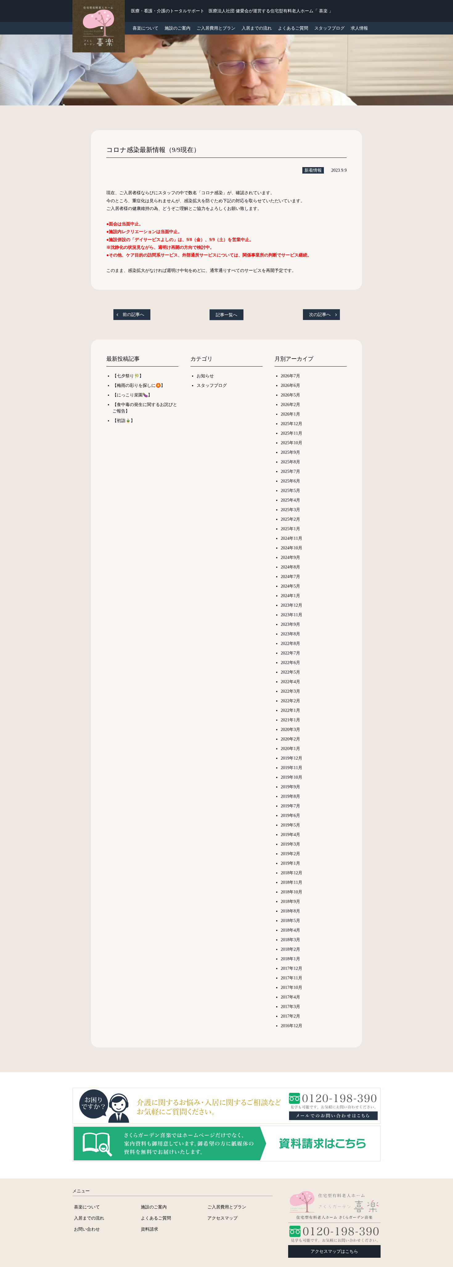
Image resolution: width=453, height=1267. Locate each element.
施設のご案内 (177, 28)
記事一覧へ (226, 314)
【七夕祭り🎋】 (128, 376)
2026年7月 (290, 376)
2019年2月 (290, 853)
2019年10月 (291, 777)
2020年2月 (290, 739)
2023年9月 (290, 624)
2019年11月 (291, 767)
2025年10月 (291, 443)
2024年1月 (290, 595)
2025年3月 (290, 509)
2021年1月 (290, 720)
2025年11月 (291, 433)
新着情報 (313, 170)
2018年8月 (290, 911)
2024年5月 (290, 586)
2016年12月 (291, 1025)
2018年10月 (291, 892)
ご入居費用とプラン (216, 28)
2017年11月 (291, 978)
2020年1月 (290, 748)
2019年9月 (290, 787)
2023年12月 (291, 605)
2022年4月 (290, 681)
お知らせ (205, 376)
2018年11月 (291, 882)
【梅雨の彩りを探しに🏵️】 (138, 385)
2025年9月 (290, 452)
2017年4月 (290, 997)
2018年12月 (291, 873)
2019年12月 (291, 758)
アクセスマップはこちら (334, 1251)
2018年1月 (290, 959)
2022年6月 (290, 662)
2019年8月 (290, 796)
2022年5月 (290, 672)
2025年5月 (290, 490)
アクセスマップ (222, 1218)
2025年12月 (291, 423)
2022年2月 (290, 701)
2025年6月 (290, 481)
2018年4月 (290, 930)
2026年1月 (290, 414)
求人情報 (359, 28)
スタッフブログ (329, 28)
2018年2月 (290, 949)
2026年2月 (290, 404)
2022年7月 (290, 653)
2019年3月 (290, 844)
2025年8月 (290, 462)
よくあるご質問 (293, 28)
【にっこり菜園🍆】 (132, 395)
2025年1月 (290, 529)
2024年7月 (290, 576)
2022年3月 (290, 691)
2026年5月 (290, 395)
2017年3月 (290, 1006)
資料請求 (149, 1229)
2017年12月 (291, 968)
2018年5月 (290, 920)
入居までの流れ (257, 28)
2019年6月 (290, 815)
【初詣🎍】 (123, 420)
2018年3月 (290, 939)
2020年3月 (290, 729)
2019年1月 (290, 863)
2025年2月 (290, 519)
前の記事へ (133, 314)
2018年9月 (290, 901)
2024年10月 (291, 548)
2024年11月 (291, 538)
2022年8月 (290, 643)
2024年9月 (290, 557)
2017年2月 (290, 1016)
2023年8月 (290, 634)
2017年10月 (291, 987)
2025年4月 (290, 500)
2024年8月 (290, 567)
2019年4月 (290, 834)
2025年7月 (290, 471)
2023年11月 (291, 615)
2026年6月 (290, 385)
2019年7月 (290, 806)
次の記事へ (320, 314)
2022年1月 (290, 710)
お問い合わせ (87, 1229)
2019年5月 (290, 825)
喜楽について (87, 1206)
